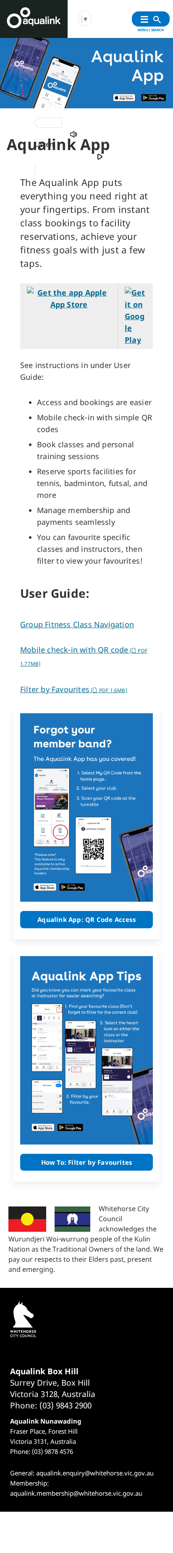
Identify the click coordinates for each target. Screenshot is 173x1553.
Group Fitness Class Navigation (77, 624)
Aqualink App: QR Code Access (86, 919)
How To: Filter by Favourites (86, 1162)
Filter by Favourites (73, 689)
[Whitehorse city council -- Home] (34, 19)
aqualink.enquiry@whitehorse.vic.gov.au (95, 1473)
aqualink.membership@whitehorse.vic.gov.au (76, 1493)
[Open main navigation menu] (144, 19)
